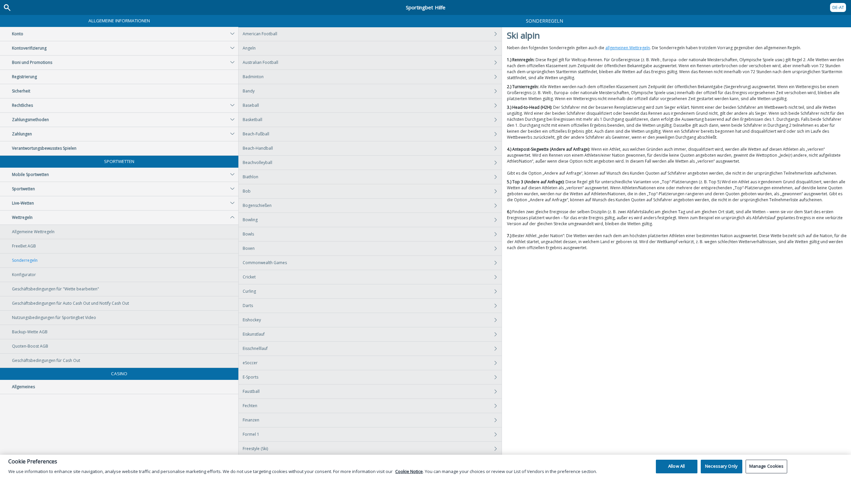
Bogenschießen (257, 205)
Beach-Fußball (256, 134)
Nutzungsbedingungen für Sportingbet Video (54, 317)
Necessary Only (721, 466)
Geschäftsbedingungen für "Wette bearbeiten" (55, 289)
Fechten (250, 405)
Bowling (250, 220)
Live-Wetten (23, 203)
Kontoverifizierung (29, 48)
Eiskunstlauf (254, 334)
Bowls (248, 234)
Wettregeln (22, 217)
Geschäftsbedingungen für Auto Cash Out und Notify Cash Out (70, 303)
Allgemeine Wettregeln (33, 232)
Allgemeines (23, 387)
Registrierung (24, 77)
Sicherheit (21, 91)
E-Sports (250, 377)
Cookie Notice (409, 471)
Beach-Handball (258, 148)
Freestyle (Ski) (255, 448)
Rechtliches (22, 105)
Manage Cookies (766, 466)
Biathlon (250, 177)
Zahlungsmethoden (30, 119)
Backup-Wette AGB (30, 332)
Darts (248, 305)
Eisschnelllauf (255, 348)
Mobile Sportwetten (30, 174)
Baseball (251, 105)
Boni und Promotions (32, 62)
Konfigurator (24, 274)
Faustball (251, 391)
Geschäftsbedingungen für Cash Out (46, 360)
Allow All (676, 466)
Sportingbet (425, 7)
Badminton (253, 77)
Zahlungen (22, 134)
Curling (249, 291)
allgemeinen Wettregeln (627, 48)
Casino (119, 374)
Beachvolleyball (257, 162)
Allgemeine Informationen (119, 21)
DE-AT (838, 7)
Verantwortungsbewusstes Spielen (44, 148)
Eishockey (252, 320)
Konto (17, 34)
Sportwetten (119, 161)
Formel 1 (251, 434)
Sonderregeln (25, 260)
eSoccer (250, 363)
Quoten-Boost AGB (30, 346)
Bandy (249, 91)
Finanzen (251, 420)
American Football (260, 34)
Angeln (249, 48)
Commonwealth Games (265, 262)
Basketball (252, 119)
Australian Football (260, 62)
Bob (247, 191)
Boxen (249, 248)
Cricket (249, 277)
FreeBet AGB (24, 246)
